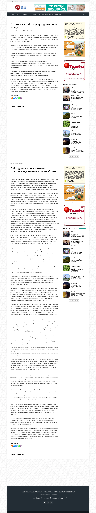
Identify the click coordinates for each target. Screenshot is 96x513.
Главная (12, 19)
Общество (21, 19)
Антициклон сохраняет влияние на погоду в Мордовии (77, 116)
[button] (84, 14)
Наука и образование (75, 95)
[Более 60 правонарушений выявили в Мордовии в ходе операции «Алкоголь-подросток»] (66, 150)
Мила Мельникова (17, 30)
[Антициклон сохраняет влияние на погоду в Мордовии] (66, 115)
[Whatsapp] (19, 98)
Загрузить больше (74, 156)
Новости (16, 19)
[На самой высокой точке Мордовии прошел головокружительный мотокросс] (66, 133)
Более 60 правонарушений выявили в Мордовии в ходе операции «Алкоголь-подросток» (78, 150)
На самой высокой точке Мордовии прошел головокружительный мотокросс (77, 133)
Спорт (72, 130)
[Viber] (21, 98)
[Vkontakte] (14, 98)
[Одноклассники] (85, 1)
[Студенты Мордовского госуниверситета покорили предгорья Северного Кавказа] (66, 107)
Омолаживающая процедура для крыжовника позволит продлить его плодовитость (77, 125)
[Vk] (81, 1)
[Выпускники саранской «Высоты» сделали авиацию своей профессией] (66, 98)
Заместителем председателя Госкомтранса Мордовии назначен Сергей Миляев (77, 90)
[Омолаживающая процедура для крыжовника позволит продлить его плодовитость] (66, 124)
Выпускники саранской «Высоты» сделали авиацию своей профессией (77, 99)
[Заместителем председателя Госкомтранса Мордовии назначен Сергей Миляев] (66, 90)
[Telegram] (83, 1)
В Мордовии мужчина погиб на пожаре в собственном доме (76, 142)
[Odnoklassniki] (12, 98)
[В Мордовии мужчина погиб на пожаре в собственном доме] (66, 141)
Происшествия (74, 139)
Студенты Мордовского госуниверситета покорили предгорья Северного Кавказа (77, 107)
